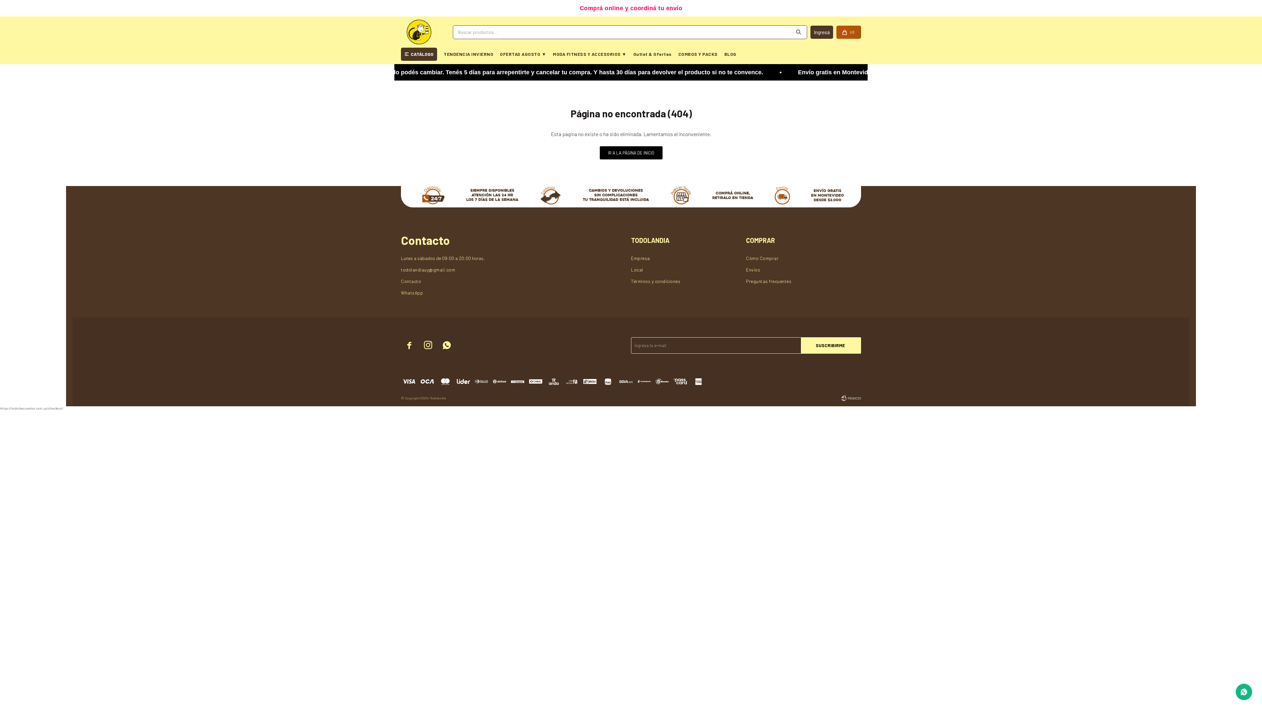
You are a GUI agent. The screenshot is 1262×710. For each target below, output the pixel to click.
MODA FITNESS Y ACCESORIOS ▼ (590, 54)
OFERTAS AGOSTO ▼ (523, 54)
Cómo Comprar (762, 258)
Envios (753, 269)
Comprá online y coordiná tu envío (631, 8)
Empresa (640, 258)
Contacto (411, 281)
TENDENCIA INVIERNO (468, 54)
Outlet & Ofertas (652, 54)
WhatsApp (412, 293)
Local (637, 269)
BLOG (730, 54)
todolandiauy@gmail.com (428, 269)
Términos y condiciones (655, 281)
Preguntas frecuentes (768, 281)
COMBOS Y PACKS (698, 54)
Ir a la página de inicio (631, 152)
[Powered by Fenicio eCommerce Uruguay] (851, 398)
